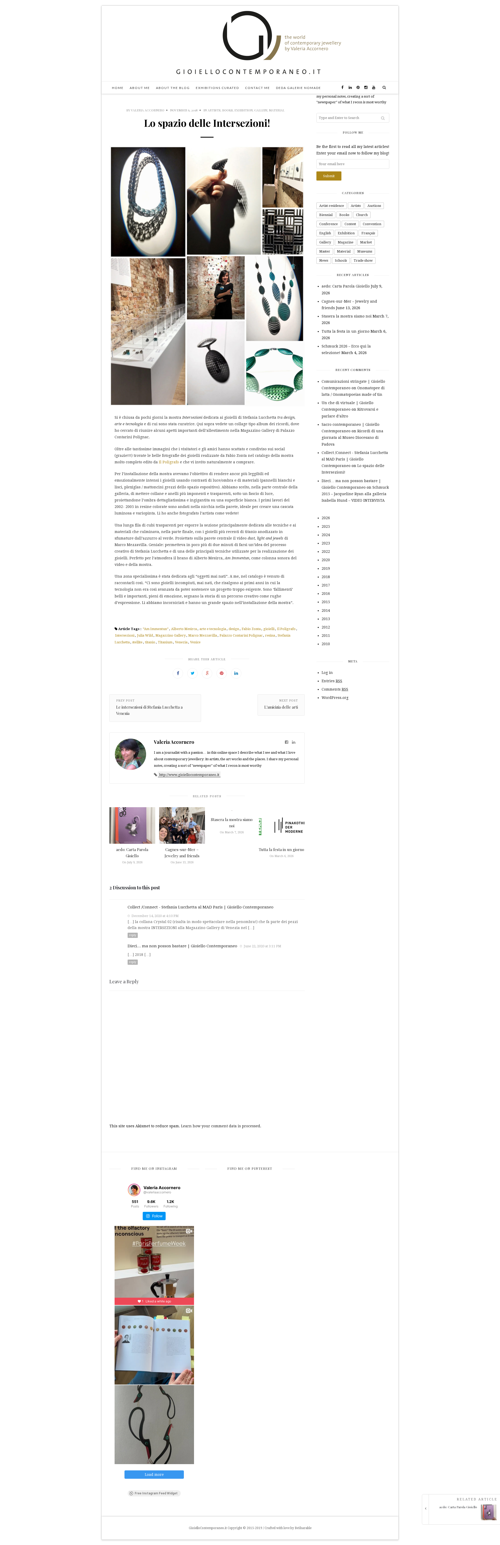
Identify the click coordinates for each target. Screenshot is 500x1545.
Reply (132, 935)
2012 (326, 627)
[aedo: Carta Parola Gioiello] (463, 1519)
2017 (326, 585)
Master (324, 251)
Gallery (260, 110)
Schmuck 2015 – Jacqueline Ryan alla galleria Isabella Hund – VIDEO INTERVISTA (355, 493)
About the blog (173, 88)
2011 (326, 635)
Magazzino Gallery (170, 635)
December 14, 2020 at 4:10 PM (155, 916)
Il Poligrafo (169, 462)
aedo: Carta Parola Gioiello (346, 286)
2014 (326, 610)
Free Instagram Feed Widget (156, 1493)
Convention (372, 224)
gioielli (268, 629)
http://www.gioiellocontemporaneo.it (189, 775)
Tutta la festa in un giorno (281, 849)
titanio (150, 642)
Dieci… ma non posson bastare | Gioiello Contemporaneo (182, 946)
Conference (328, 224)
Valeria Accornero (147, 110)
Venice (195, 642)
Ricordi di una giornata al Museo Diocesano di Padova (352, 437)
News (323, 260)
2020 (326, 560)
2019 (326, 568)
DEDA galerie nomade (298, 88)
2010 (326, 644)
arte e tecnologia (212, 629)
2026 (326, 518)
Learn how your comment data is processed (220, 1126)
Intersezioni (124, 635)
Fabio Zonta (251, 629)
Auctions (374, 206)
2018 (326, 577)
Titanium (165, 642)
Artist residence (331, 206)
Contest (350, 224)
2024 (326, 535)
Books (227, 110)
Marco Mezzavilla (202, 635)
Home (118, 88)
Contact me (257, 88)
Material (276, 110)
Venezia (181, 642)
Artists (214, 110)
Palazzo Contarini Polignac (241, 635)
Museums (364, 251)
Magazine (345, 242)
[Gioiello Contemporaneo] (250, 43)
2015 (326, 602)
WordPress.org (335, 698)
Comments (335, 689)
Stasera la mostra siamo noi (347, 316)
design (234, 629)
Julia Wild (145, 635)
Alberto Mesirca (184, 629)
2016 (326, 593)
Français (368, 233)
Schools (341, 260)
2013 (326, 619)
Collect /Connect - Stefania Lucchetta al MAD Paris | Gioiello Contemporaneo (200, 907)
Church (362, 215)
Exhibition (243, 110)
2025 (326, 526)
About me (140, 88)
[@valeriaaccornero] (134, 1190)
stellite (137, 642)
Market (366, 242)
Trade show (363, 260)
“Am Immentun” (155, 629)
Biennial (326, 215)
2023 (326, 543)
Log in (327, 672)
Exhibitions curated (217, 88)
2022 (326, 551)
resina (270, 635)
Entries (332, 681)
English (325, 233)
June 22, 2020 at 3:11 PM (262, 946)
